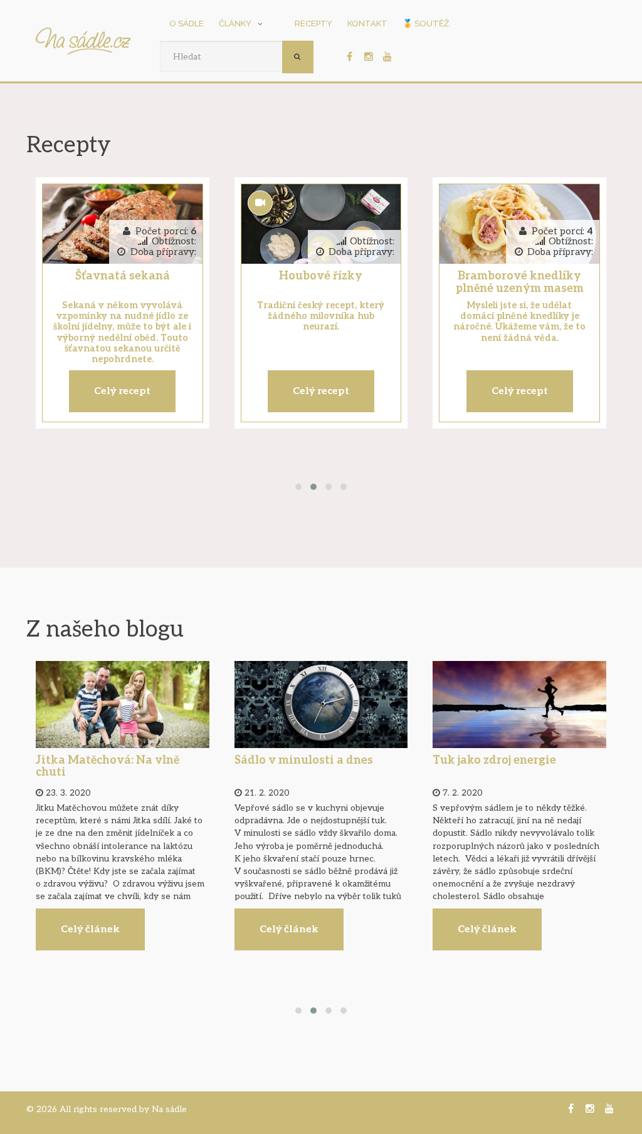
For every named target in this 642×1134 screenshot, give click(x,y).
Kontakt (367, 23)
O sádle (186, 23)
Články (235, 23)
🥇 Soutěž (426, 23)
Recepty (313, 23)
